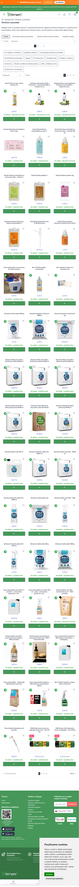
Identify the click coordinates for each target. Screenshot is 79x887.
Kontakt (30, 810)
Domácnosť (9, 20)
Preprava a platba (33, 800)
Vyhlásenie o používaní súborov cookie (38, 820)
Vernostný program (34, 807)
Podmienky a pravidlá (35, 812)
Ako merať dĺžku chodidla (36, 817)
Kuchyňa (8, 64)
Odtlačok (31, 826)
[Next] (76, 75)
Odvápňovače (51, 58)
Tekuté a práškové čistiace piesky (48, 36)
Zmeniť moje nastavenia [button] (54, 878)
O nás (3, 800)
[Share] (21, 22)
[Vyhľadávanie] (59, 14)
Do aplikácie (60, 2)
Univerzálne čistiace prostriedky (22, 36)
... (2, 33)
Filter (6, 41)
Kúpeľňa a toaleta (68, 36)
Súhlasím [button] (49, 874)
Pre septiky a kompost (13, 53)
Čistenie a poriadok (22, 20)
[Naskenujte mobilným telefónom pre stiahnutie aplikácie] (7, 814)
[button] (8, 829)
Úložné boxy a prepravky (13, 69)
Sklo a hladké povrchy (49, 64)
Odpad (28, 58)
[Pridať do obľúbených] (23, 91)
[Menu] (4, 14)
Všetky (5, 36)
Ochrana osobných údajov (36, 823)
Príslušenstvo (38, 58)
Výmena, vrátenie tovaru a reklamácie (36, 804)
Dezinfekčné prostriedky (13, 58)
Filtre (28, 75)
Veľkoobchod (6, 803)
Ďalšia (72, 774)
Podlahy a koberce (66, 58)
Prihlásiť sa (72, 804)
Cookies (30, 828)
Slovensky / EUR (64, 811)
